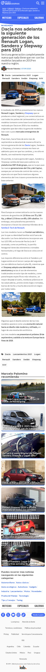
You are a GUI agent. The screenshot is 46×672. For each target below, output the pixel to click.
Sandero (16, 78)
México (22, 653)
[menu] (42, 3)
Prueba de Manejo (9, 595)
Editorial (11, 8)
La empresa (15, 622)
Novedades (7, 25)
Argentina (10, 646)
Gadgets (33, 587)
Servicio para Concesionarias (32, 634)
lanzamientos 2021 (21, 75)
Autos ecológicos (8, 587)
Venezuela (23, 659)
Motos (27, 591)
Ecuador (36, 646)
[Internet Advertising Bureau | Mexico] (23, 668)
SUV (41, 78)
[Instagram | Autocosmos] (18, 615)
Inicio (4, 8)
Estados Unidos (11, 653)
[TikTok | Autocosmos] (23, 615)
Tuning (19, 600)
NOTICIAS (6, 17)
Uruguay (37, 653)
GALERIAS (39, 17)
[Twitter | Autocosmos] (8, 615)
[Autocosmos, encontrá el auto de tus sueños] (10, 3)
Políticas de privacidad (33, 628)
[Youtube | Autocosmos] (13, 615)
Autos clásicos (22, 582)
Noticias (18, 8)
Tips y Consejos (8, 600)
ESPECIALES (23, 17)
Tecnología (23, 595)
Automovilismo (8, 582)
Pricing (6, 634)
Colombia (26, 646)
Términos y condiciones (13, 628)
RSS (23, 640)
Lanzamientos (16, 591)
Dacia (7, 75)
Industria (5, 591)
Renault (6, 78)
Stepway (33, 78)
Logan (35, 75)
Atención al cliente (28, 622)
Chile (19, 646)
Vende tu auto (38, 615)
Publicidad (15, 634)
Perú (29, 653)
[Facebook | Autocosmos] (3, 615)
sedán (24, 78)
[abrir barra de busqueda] (37, 3)
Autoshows (23, 587)
